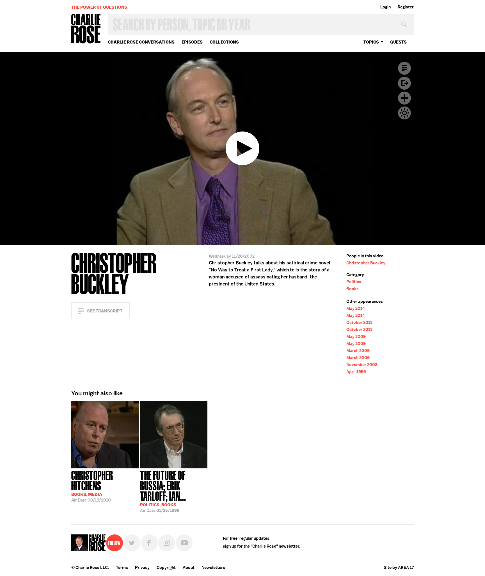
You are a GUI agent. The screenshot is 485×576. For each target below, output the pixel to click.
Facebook (149, 542)
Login (385, 7)
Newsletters (213, 567)
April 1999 (356, 372)
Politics (353, 282)
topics (371, 42)
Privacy (142, 567)
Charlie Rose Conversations (141, 42)
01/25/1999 (163, 490)
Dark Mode (404, 112)
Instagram (166, 542)
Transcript (404, 68)
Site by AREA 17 (399, 567)
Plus (404, 98)
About (189, 567)
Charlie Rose (86, 29)
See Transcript (104, 311)
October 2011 (359, 322)
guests (398, 42)
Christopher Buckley (365, 263)
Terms (122, 567)
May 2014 (355, 308)
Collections (224, 42)
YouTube (184, 542)
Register (406, 7)
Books (352, 289)
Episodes (192, 42)
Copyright (166, 567)
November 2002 (361, 365)
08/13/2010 (92, 485)
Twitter (131, 542)
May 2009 (356, 336)
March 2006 (358, 350)
